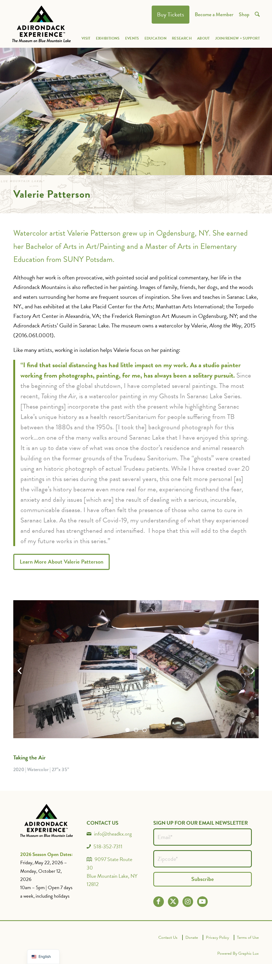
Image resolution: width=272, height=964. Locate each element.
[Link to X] (173, 901)
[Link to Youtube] (202, 901)
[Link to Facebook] (158, 901)
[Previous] (19, 670)
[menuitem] (170, 15)
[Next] (252, 670)
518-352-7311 (108, 846)
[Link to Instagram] (187, 901)
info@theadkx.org (113, 834)
